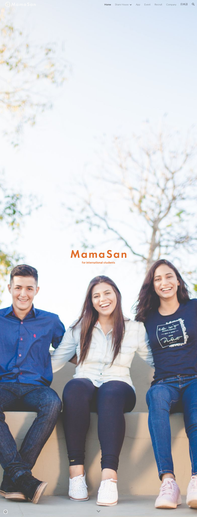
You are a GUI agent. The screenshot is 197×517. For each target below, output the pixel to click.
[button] (193, 4)
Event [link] (147, 4)
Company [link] (171, 4)
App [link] (138, 4)
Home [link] (107, 4)
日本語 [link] (184, 4)
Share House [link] (122, 4)
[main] (98, 262)
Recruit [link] (158, 4)
